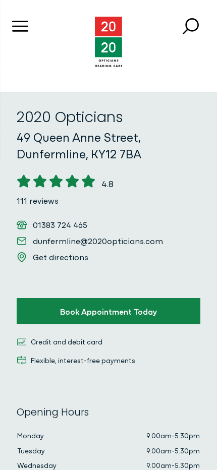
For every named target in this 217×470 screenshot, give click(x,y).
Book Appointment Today (108, 311)
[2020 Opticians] (109, 42)
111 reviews (38, 200)
